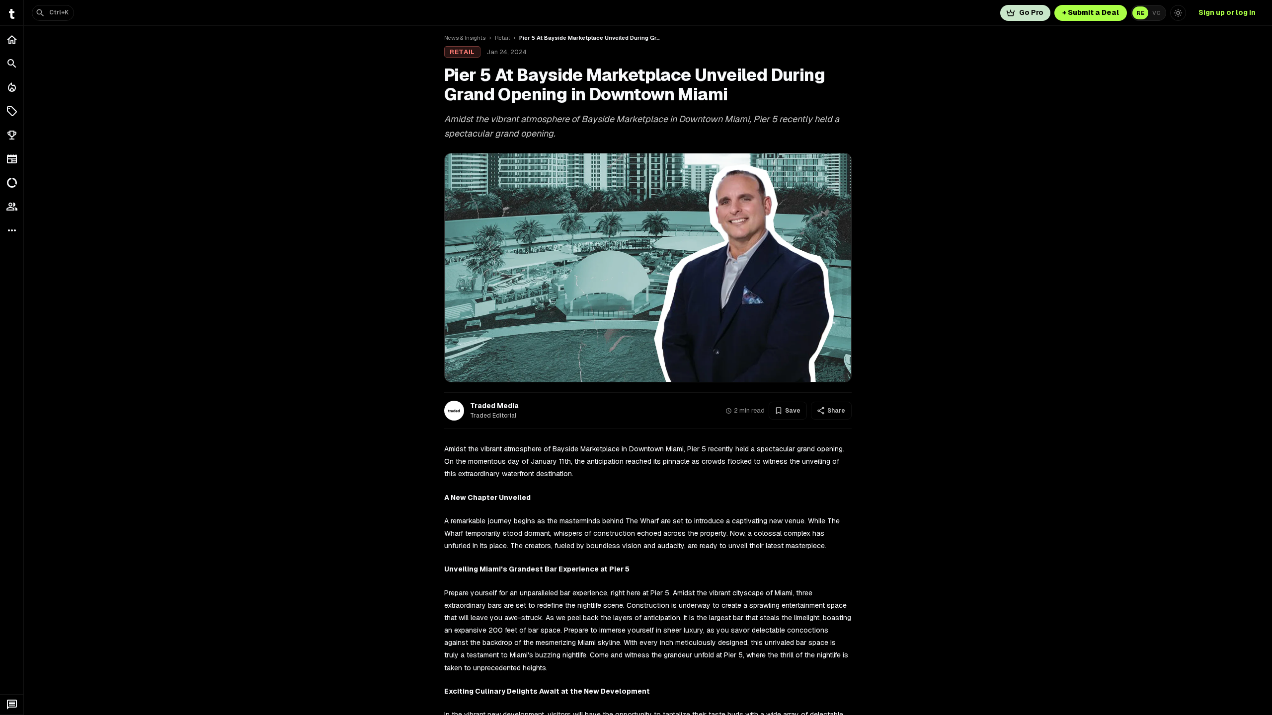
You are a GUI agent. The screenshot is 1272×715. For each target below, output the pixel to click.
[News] (11, 159)
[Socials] (11, 206)
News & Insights (464, 37)
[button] (11, 111)
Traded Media (494, 405)
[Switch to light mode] (1178, 13)
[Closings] (11, 87)
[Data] (11, 183)
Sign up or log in (1227, 12)
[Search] (11, 63)
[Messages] (11, 705)
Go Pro (1031, 12)
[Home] (11, 40)
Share (836, 411)
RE (1140, 12)
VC (1156, 12)
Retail (502, 37)
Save (792, 411)
